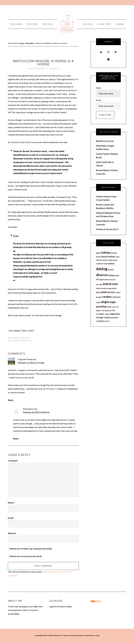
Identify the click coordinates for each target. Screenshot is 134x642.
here (69, 606)
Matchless (25, 338)
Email (11, 518)
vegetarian (114, 313)
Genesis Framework (77, 635)
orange (109, 288)
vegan (107, 314)
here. (17, 613)
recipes (107, 296)
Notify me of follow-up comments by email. (31, 548)
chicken (105, 260)
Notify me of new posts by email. (26, 556)
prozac (111, 292)
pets (98, 292)
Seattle (98, 302)
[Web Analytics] (96, 601)
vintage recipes (103, 317)
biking (103, 257)
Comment (13, 460)
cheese (99, 260)
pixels (104, 291)
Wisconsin (105, 321)
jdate (101, 279)
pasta (114, 288)
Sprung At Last (67, 23)
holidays (111, 275)
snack (109, 307)
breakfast (110, 256)
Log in (97, 635)
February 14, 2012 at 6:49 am (36, 412)
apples (98, 253)
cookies (111, 263)
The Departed (106, 310)
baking (106, 252)
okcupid (103, 288)
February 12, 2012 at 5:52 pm (31, 363)
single (105, 302)
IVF (97, 279)
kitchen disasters (110, 279)
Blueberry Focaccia (105, 141)
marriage (99, 284)
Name (11, 502)
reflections (116, 297)
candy (117, 257)
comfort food (101, 264)
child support (113, 260)
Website (12, 533)
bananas (113, 253)
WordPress (90, 635)
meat (98, 288)
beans (98, 257)
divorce (101, 275)
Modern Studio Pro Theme (58, 635)
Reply (10, 400)
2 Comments (53, 68)
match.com (26, 340)
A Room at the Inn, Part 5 (107, 229)
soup (113, 307)
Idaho (117, 275)
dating (17, 340)
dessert (111, 270)
